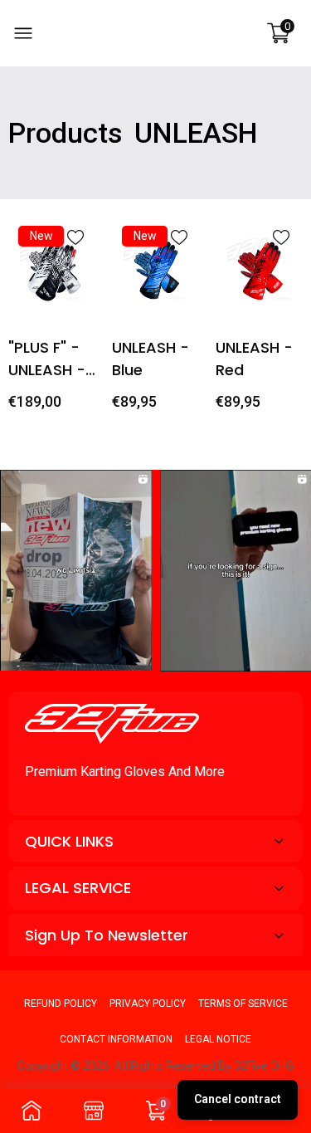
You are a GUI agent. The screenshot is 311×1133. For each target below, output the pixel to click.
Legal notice (218, 1039)
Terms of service (243, 1003)
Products (65, 132)
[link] (75, 237)
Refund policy (60, 1003)
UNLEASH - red (254, 358)
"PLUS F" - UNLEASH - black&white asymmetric (55, 359)
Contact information (116, 1039)
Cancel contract (237, 1099)
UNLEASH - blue (150, 358)
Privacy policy (147, 1003)
